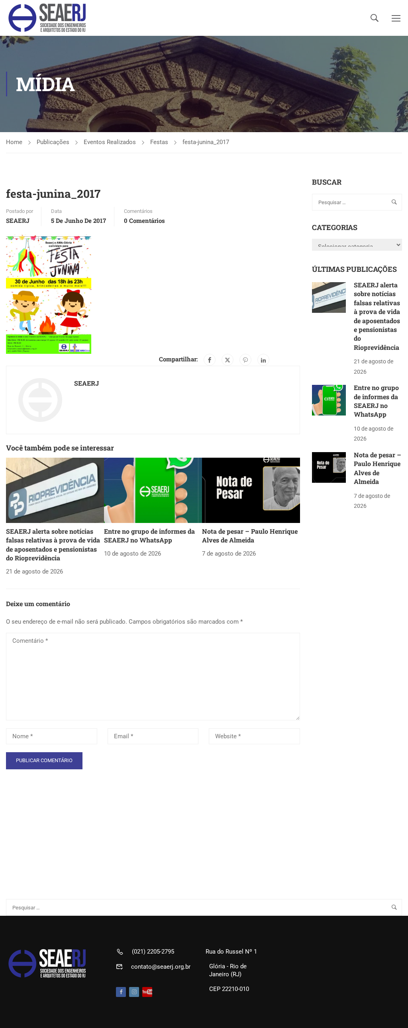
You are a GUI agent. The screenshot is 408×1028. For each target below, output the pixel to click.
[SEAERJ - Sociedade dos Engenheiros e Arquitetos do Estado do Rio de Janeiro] (48, 18)
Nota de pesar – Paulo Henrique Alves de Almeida (250, 535)
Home (14, 142)
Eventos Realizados (110, 142)
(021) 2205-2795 (153, 951)
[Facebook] (210, 360)
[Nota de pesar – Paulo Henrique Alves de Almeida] (251, 490)
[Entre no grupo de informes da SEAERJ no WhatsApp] (153, 490)
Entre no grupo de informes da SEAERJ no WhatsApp (149, 535)
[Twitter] (227, 360)
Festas (159, 142)
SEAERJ (17, 220)
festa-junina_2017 (205, 142)
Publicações (53, 142)
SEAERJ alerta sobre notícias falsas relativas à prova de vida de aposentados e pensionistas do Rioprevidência (53, 544)
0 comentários (144, 220)
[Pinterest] (245, 360)
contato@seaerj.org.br (160, 966)
